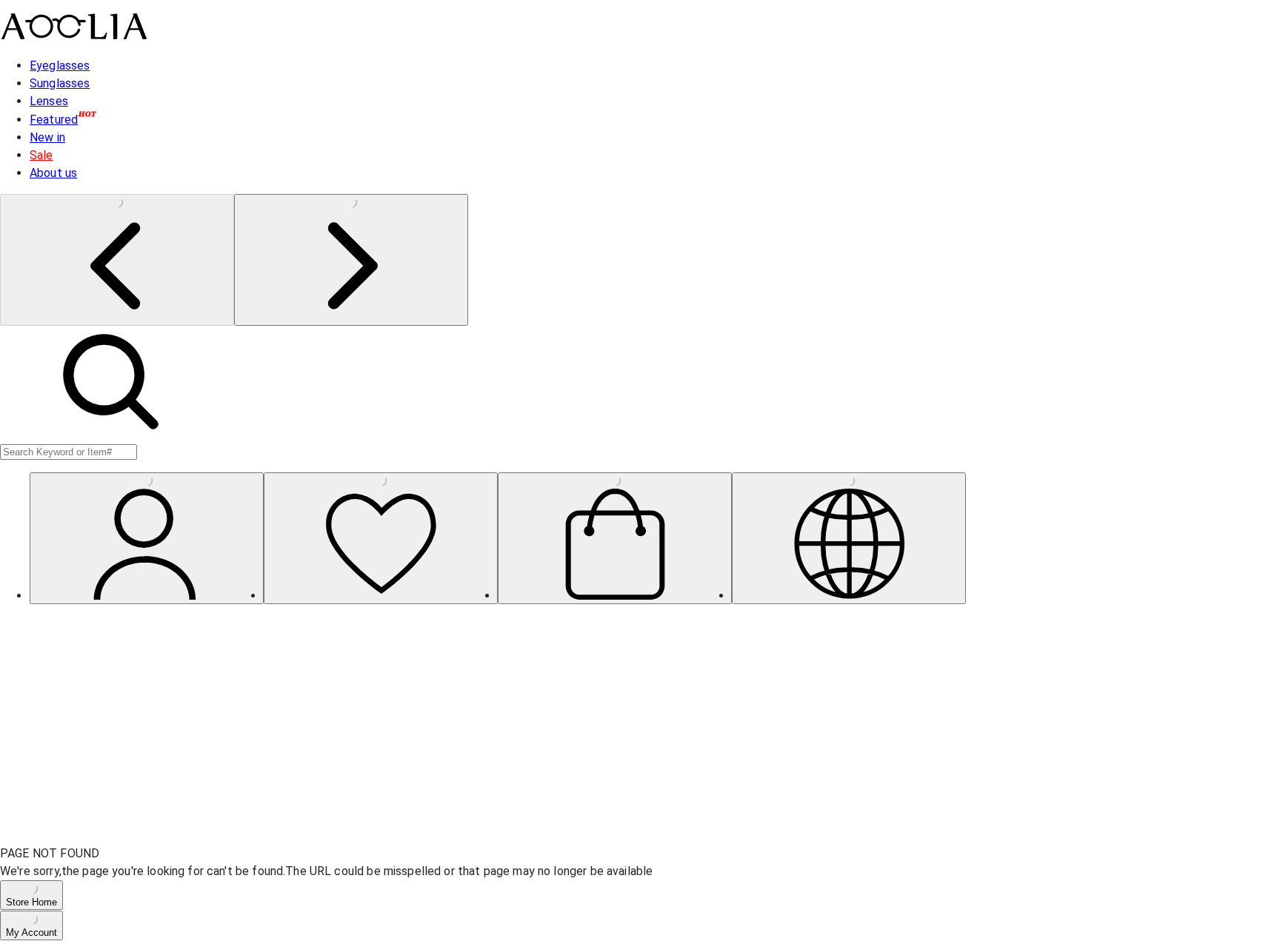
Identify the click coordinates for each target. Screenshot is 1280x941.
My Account (31, 932)
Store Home (31, 902)
